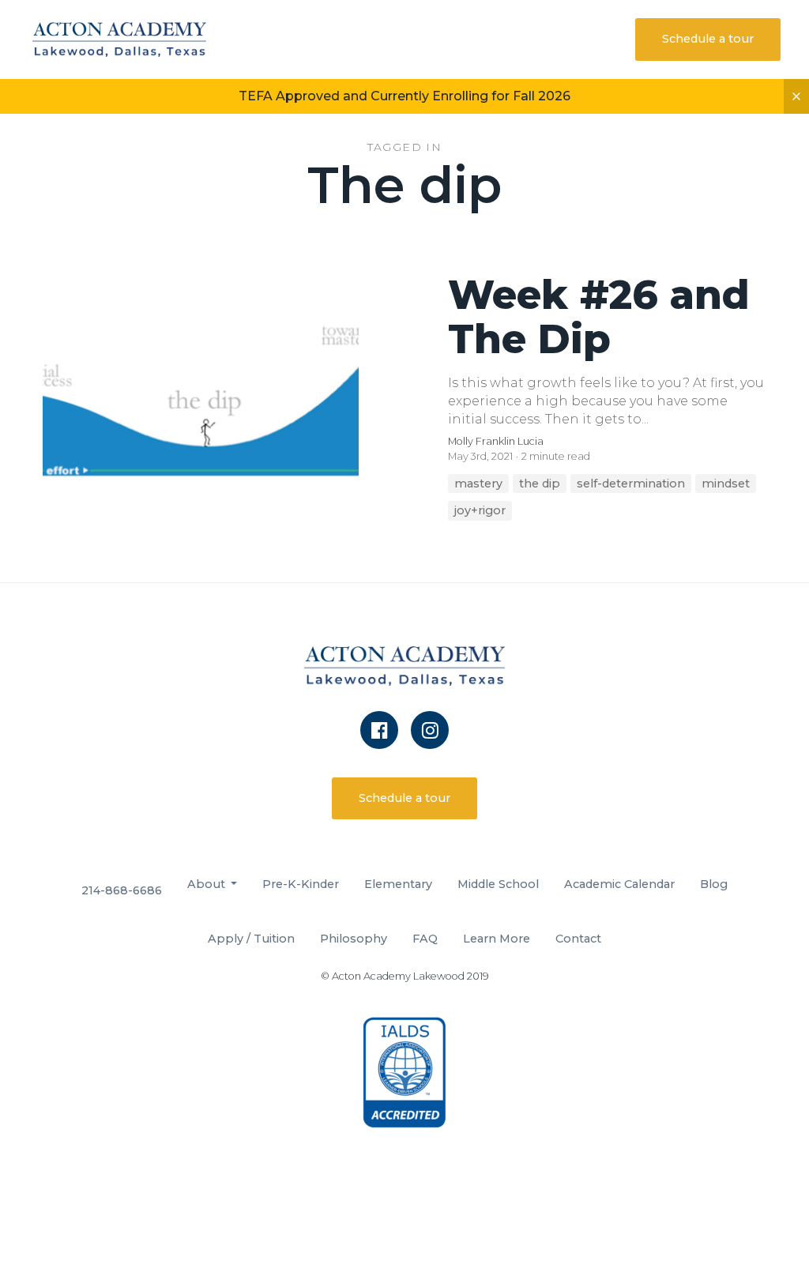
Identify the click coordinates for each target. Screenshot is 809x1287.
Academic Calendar (619, 884)
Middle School (498, 884)
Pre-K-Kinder (300, 884)
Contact (578, 938)
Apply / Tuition (251, 938)
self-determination (631, 483)
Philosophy (353, 938)
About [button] (207, 884)
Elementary (398, 884)
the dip (539, 483)
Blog (714, 884)
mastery (478, 483)
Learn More (496, 938)
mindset (726, 483)
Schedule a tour (708, 39)
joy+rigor (480, 510)
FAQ (425, 938)
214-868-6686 (121, 890)
